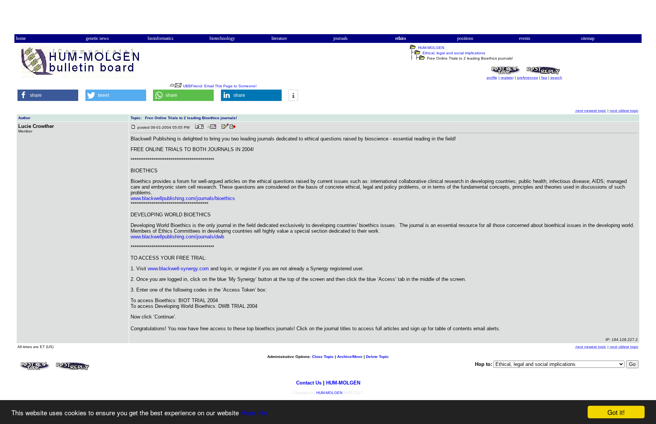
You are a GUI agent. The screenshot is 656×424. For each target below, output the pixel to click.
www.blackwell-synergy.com (178, 268)
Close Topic (323, 357)
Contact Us (309, 383)
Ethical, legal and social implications (454, 53)
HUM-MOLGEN (431, 48)
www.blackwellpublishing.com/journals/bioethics (183, 198)
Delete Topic (377, 357)
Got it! (616, 412)
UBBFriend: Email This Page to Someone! (220, 86)
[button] (47, 95)
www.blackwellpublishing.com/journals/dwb (177, 237)
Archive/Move (350, 357)
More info (254, 412)
